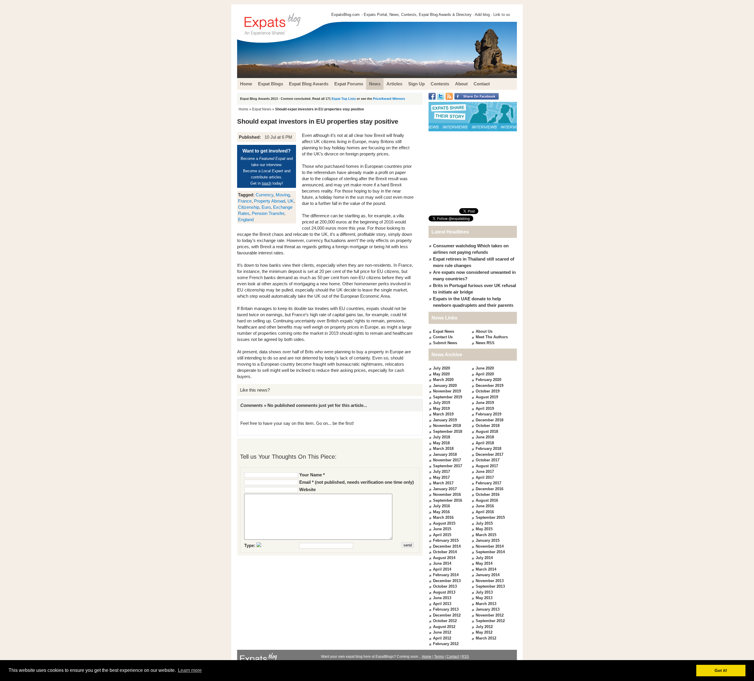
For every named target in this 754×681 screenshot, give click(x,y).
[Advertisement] (473, 169)
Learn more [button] (190, 670)
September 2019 (447, 397)
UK (290, 200)
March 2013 (486, 604)
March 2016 (443, 517)
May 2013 (484, 598)
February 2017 (488, 483)
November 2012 (490, 615)
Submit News (445, 343)
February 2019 (488, 414)
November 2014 (490, 546)
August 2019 (487, 397)
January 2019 (445, 420)
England (246, 219)
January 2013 (488, 609)
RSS (465, 657)
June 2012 (442, 632)
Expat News (261, 109)
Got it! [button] (721, 670)
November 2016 (447, 494)
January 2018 (445, 454)
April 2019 (485, 408)
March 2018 (443, 448)
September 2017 (447, 466)
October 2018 (488, 425)
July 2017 (441, 471)
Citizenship (248, 207)
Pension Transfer (268, 213)
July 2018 (441, 437)
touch (266, 183)
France (245, 200)
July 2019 (441, 402)
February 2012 (446, 644)
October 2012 (445, 621)
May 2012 (484, 632)
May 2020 (441, 374)
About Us (484, 331)
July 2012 (484, 626)
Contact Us (443, 337)
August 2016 (487, 500)
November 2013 (490, 581)
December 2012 (447, 615)
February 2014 (446, 575)
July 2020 (441, 368)
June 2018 (485, 437)
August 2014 (444, 558)
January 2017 (445, 489)
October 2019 (488, 391)
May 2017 (441, 477)
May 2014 (484, 563)
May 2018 (441, 443)
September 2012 (490, 621)
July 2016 (441, 506)
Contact (453, 657)
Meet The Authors (492, 337)
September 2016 (447, 500)
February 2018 (488, 448)
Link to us (501, 14)
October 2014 (445, 552)
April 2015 (442, 535)
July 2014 (484, 558)
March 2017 (443, 483)
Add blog (482, 14)
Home (243, 109)
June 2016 (485, 506)
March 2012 (486, 638)
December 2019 (489, 385)
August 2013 (444, 592)
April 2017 (485, 477)
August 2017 (487, 466)
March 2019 (443, 414)
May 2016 (441, 512)
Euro (266, 207)
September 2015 (490, 517)
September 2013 (490, 586)
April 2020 (485, 374)
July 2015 (484, 523)
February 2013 (446, 609)
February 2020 (488, 379)
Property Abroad (269, 200)
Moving (283, 194)
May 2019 (441, 408)
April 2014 (442, 569)
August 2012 (444, 626)
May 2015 (484, 529)
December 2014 (447, 546)
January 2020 (445, 385)
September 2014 (490, 552)
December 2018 (489, 420)
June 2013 (442, 598)
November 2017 (447, 460)
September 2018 (447, 431)
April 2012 (442, 638)
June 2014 (442, 563)
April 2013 (442, 604)
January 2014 (488, 575)
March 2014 (486, 569)
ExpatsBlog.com (345, 14)
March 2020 (443, 379)
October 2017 (488, 460)
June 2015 (442, 529)
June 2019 (485, 402)
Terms (439, 657)
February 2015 (446, 540)
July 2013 (484, 592)
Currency (264, 194)
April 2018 (485, 443)
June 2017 (485, 471)
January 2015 (488, 540)
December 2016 (489, 489)
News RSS (485, 343)
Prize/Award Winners (389, 98)
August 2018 (487, 431)
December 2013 (447, 581)
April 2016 (485, 512)
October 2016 (488, 494)
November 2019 (447, 391)
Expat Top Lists (344, 98)
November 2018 (447, 425)
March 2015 (486, 535)
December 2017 (489, 454)
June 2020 (485, 368)
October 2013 (445, 586)
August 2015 (444, 523)
